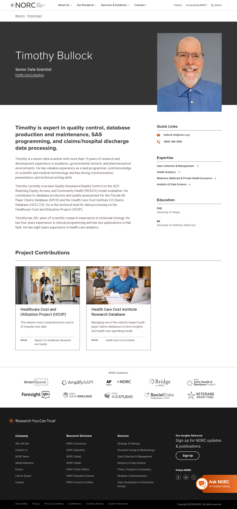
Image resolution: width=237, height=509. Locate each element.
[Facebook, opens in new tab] (178, 477)
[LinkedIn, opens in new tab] (186, 477)
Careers (178, 5)
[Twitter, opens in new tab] (193, 477)
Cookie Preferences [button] (118, 503)
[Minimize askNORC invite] (234, 478)
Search (218, 5)
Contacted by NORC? (196, 5)
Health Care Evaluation (29, 75)
